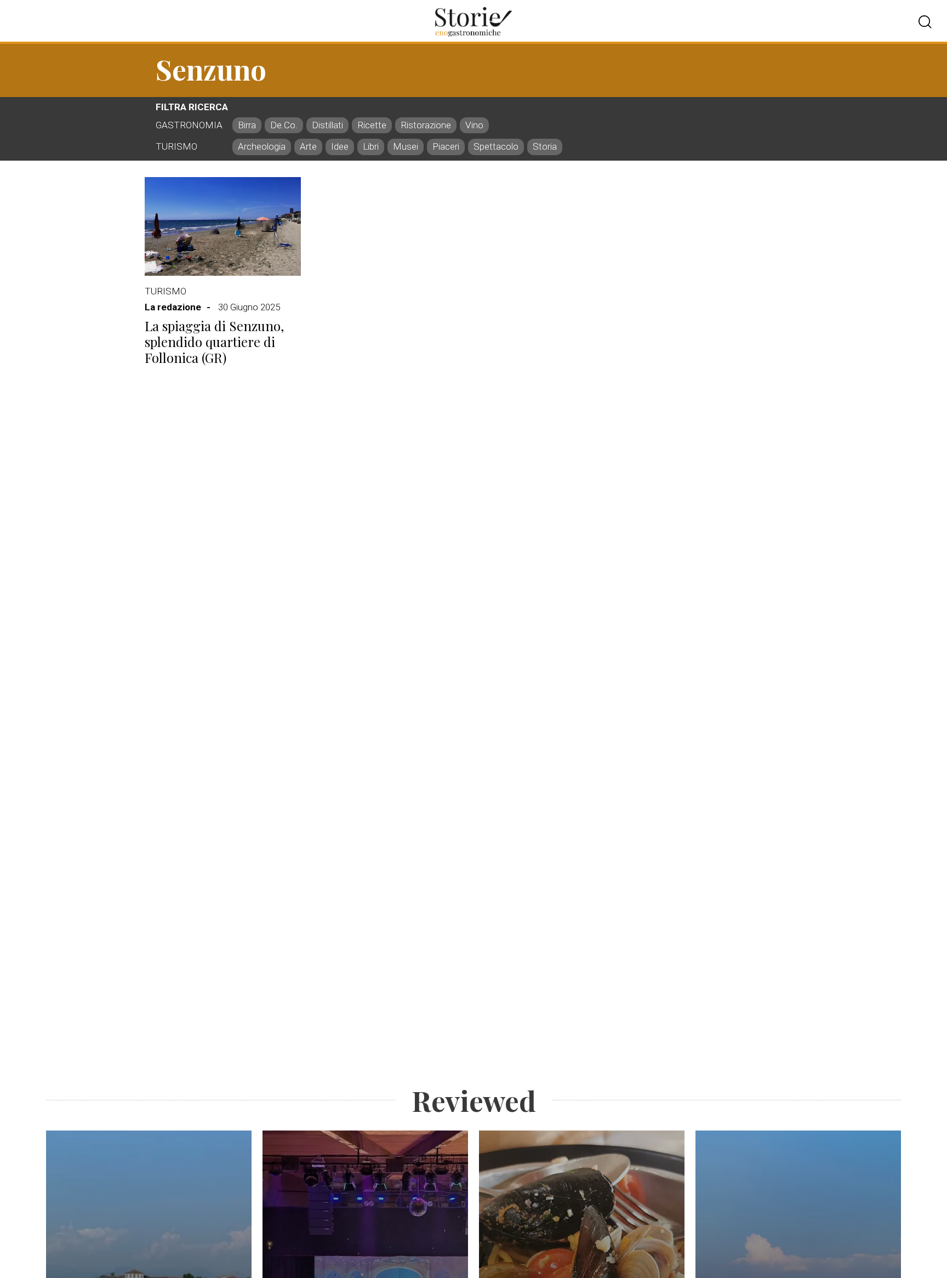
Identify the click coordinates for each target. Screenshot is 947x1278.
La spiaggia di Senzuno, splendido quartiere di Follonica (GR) (214, 341)
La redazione (173, 307)
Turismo (165, 291)
